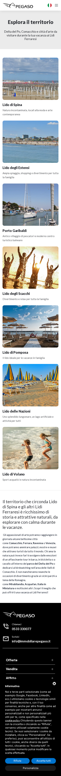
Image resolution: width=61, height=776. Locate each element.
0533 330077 (21, 629)
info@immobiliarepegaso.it (31, 641)
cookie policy (12, 720)
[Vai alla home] (18, 5)
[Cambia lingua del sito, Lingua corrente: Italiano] (50, 5)
